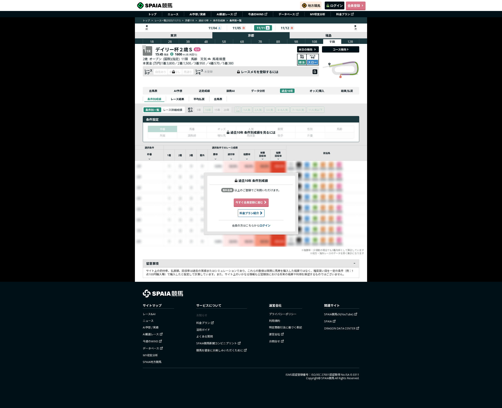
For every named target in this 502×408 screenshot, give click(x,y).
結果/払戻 (347, 91)
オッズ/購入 (317, 91)
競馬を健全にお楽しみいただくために (219, 350)
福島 (328, 35)
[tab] (154, 99)
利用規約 (274, 320)
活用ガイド (203, 329)
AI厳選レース (225, 14)
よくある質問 (204, 336)
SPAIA (328, 321)
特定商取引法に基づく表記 (285, 327)
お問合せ (274, 341)
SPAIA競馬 (327, 378)
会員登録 (353, 5)
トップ (152, 14)
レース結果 (177, 99)
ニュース (173, 14)
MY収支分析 (317, 14)
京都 (251, 35)
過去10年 (203, 20)
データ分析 (258, 91)
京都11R (189, 20)
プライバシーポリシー (282, 314)
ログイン (336, 5)
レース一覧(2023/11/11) (167, 20)
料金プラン (343, 14)
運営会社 (274, 334)
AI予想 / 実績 (198, 14)
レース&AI (149, 314)
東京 (173, 35)
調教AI (230, 91)
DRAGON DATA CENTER (339, 328)
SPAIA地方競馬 (152, 361)
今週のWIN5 (256, 14)
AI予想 (178, 91)
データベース (287, 14)
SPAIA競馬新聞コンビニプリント (216, 343)
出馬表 (153, 91)
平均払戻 (199, 99)
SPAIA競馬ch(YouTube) (338, 314)
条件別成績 (219, 20)
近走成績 (204, 91)
